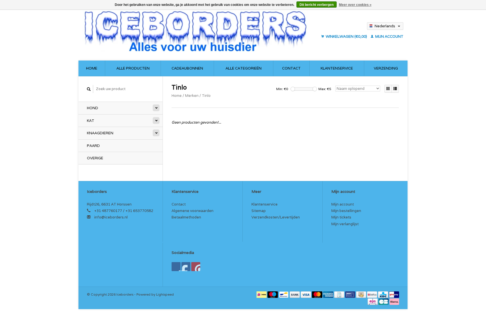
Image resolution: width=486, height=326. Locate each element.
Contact (291, 68)
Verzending (386, 68)
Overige (95, 158)
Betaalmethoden (186, 217)
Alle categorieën (244, 68)
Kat (90, 120)
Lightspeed (165, 294)
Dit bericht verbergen (317, 5)
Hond (92, 108)
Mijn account (388, 36)
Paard (93, 145)
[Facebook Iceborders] (176, 266)
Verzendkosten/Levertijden (275, 217)
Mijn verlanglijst (345, 224)
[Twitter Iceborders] (185, 266)
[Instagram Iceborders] (195, 266)
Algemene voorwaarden (192, 210)
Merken (192, 95)
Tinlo (206, 95)
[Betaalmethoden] (261, 294)
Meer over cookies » (355, 5)
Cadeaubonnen (187, 68)
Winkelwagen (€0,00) (346, 36)
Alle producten (133, 68)
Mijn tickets (341, 217)
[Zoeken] (89, 89)
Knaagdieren (100, 133)
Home (91, 68)
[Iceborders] (200, 31)
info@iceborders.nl (111, 217)
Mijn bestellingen (346, 210)
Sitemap (258, 210)
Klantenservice (337, 68)
